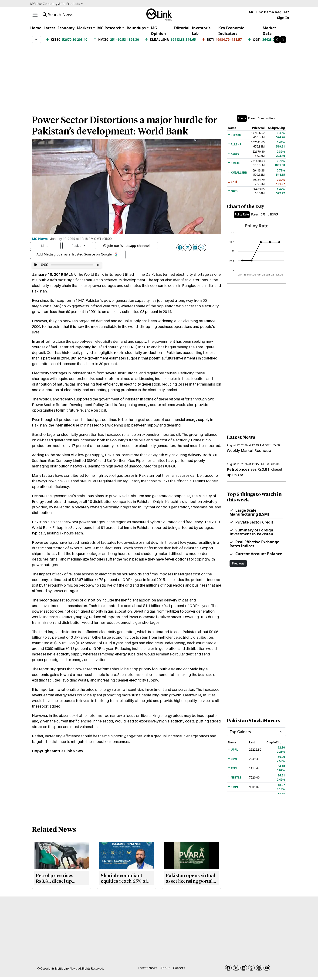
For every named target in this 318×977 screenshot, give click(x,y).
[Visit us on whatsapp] (251, 968)
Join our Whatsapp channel (128, 245)
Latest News (147, 968)
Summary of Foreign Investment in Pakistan (251, 532)
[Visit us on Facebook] (228, 968)
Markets (84, 27)
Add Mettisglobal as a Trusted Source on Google (75, 254)
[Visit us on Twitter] (236, 968)
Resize (76, 245)
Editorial (181, 27)
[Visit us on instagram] (259, 968)
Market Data (269, 30)
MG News (40, 238)
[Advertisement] (159, 76)
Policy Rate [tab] (242, 214)
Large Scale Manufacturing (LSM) (249, 512)
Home (35, 27)
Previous (238, 563)
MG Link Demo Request (269, 12)
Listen (46, 245)
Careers (179, 968)
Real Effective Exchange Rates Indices (254, 543)
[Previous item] (277, 39)
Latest (49, 27)
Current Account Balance (258, 553)
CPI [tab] (263, 214)
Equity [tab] (242, 118)
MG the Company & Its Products (55, 3)
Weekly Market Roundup (249, 450)
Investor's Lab (201, 30)
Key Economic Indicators (231, 30)
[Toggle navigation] (35, 15)
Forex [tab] (251, 118)
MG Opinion (158, 30)
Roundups (136, 27)
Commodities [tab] (266, 118)
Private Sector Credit (253, 522)
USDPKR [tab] (272, 214)
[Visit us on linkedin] (243, 968)
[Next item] (283, 39)
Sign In (283, 17)
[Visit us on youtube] (267, 968)
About (165, 968)
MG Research (109, 27)
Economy (66, 27)
